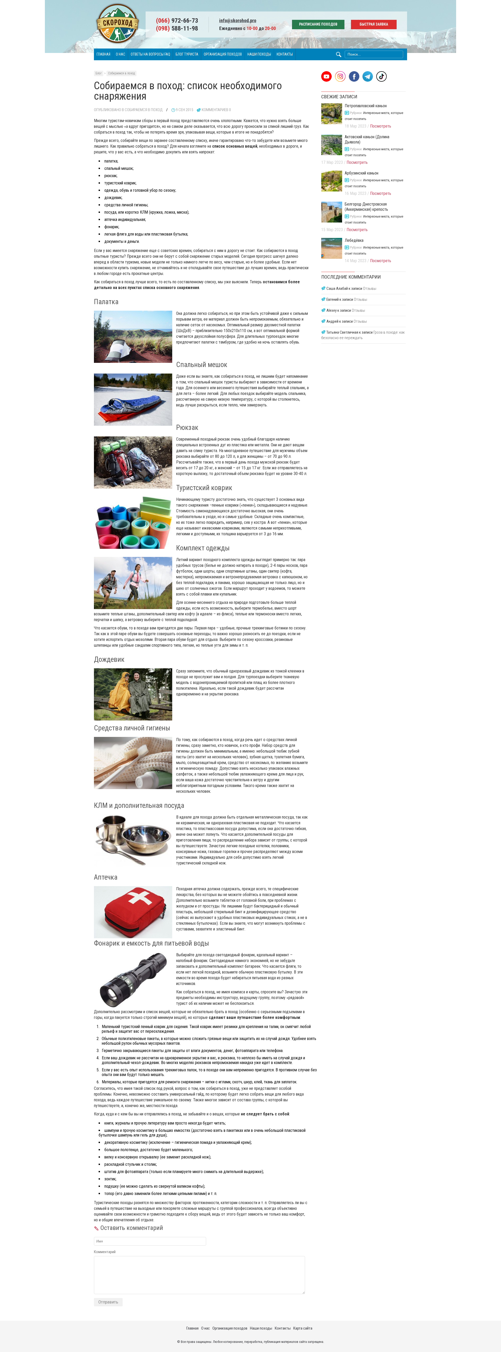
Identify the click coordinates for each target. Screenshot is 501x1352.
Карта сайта (302, 1328)
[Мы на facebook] (354, 76)
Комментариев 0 (216, 109)
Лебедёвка (354, 240)
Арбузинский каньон (361, 173)
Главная (103, 54)
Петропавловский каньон (366, 105)
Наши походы (259, 54)
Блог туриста (187, 54)
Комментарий (105, 1251)
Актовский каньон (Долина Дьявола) (367, 139)
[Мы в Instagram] (340, 76)
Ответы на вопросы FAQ (150, 54)
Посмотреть (380, 126)
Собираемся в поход (121, 73)
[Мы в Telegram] (367, 76)
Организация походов (223, 54)
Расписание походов (318, 24)
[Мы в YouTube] (326, 76)
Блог (99, 73)
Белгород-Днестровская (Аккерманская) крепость (366, 207)
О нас (120, 54)
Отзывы (369, 288)
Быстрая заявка (374, 24)
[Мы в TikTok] (381, 76)
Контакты (285, 54)
